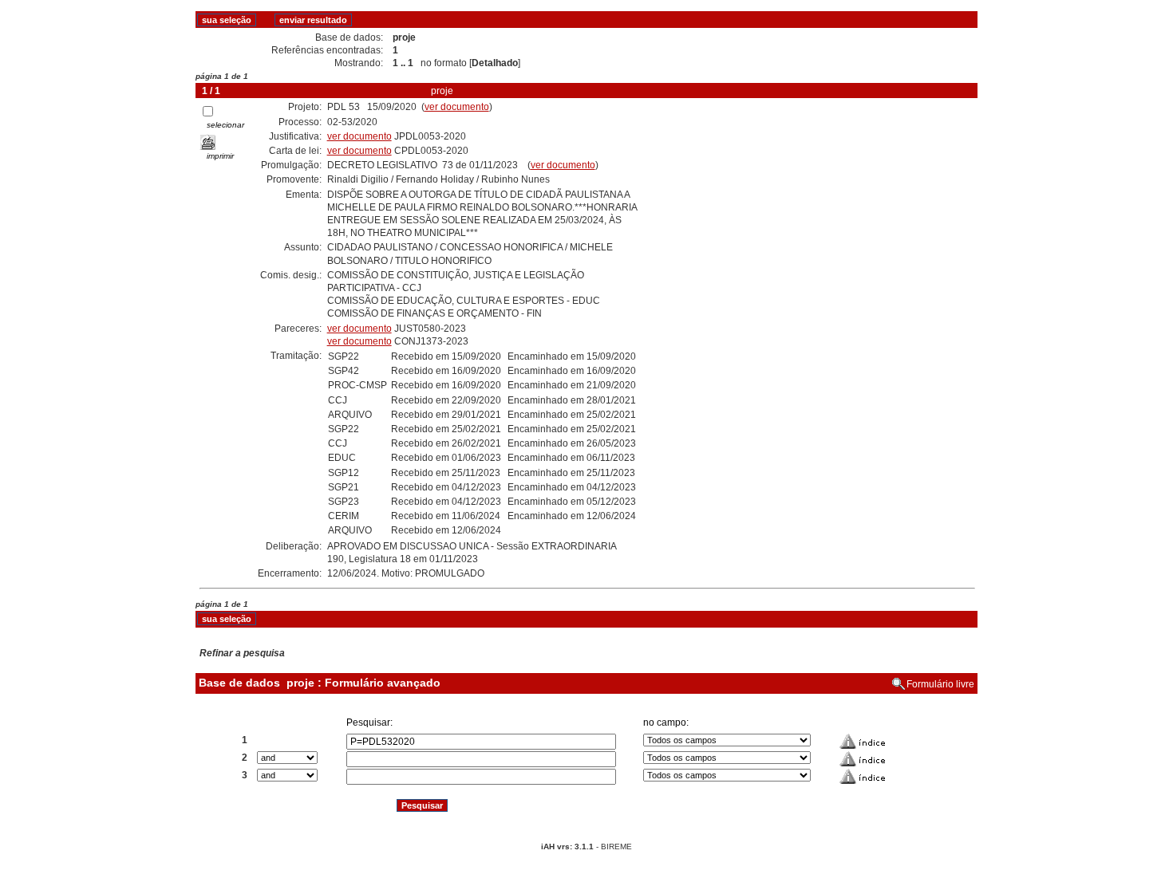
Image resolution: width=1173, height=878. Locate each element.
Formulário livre (940, 684)
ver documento (457, 106)
